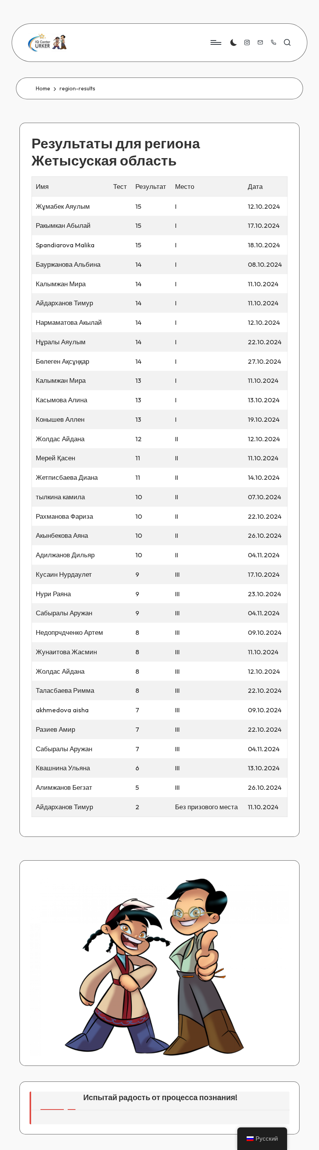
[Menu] (215, 42)
